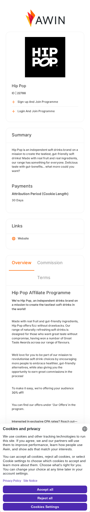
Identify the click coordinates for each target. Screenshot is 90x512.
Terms (43, 277)
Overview (21, 262)
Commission (50, 262)
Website (23, 238)
